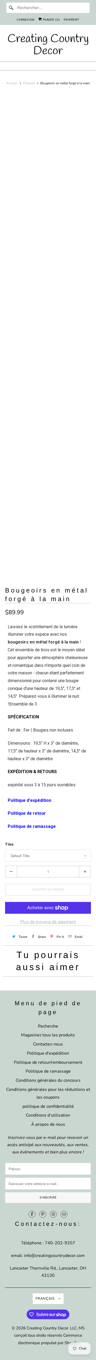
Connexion (25, 19)
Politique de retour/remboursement (48, 1062)
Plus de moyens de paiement (48, 922)
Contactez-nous (48, 1044)
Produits (29, 83)
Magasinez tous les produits (48, 1035)
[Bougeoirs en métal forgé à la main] (48, 160)
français (45, 1298)
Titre (9, 844)
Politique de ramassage (48, 1071)
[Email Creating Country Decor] (64, 1214)
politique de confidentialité (48, 1106)
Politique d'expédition (48, 1053)
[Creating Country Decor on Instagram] (53, 1214)
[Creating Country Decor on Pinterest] (42, 1214)
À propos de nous (48, 1124)
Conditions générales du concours (48, 1080)
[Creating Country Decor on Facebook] (32, 1214)
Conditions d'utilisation (48, 1115)
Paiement (71, 19)
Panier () (51, 19)
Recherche (48, 1026)
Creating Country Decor (47, 1328)
